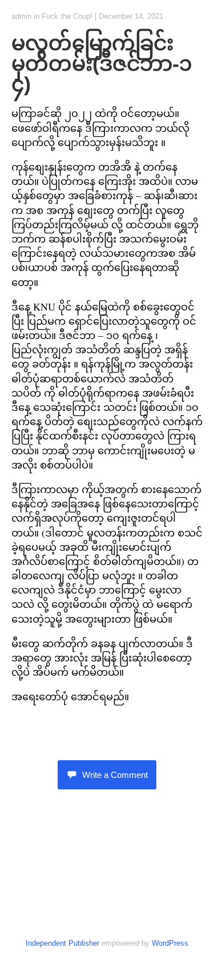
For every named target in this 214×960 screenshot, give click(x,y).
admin (21, 16)
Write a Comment (115, 775)
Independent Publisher (62, 943)
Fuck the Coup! (67, 16)
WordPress (170, 943)
